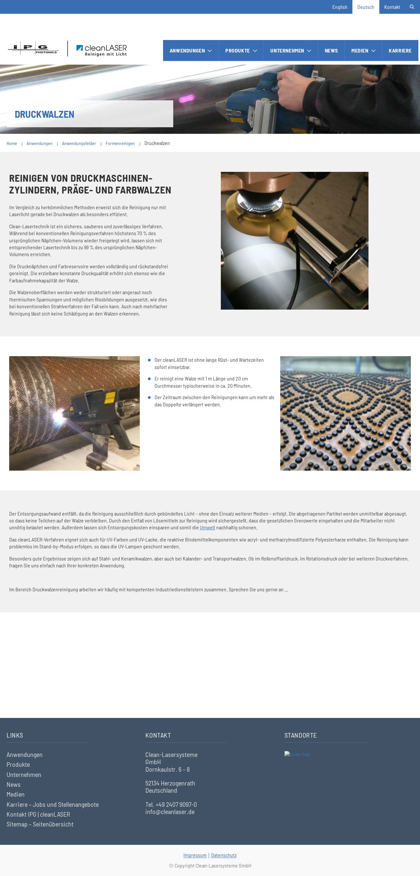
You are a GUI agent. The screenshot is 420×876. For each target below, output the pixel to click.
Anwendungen (187, 50)
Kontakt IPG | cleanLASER (38, 814)
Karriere (400, 50)
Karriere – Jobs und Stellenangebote (53, 804)
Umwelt (207, 527)
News (331, 50)
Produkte (237, 50)
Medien (359, 50)
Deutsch (365, 7)
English (339, 7)
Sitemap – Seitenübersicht (40, 823)
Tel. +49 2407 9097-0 (171, 804)
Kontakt (392, 7)
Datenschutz (224, 855)
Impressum (195, 855)
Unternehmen (287, 50)
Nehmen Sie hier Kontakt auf (210, 680)
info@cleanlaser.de (170, 811)
